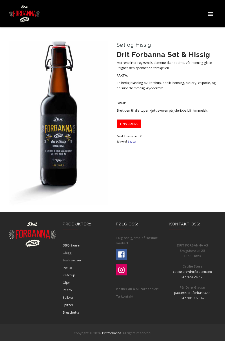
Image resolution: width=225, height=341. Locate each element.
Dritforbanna (111, 333)
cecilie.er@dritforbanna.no (192, 271)
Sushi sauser (72, 260)
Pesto (67, 267)
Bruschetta (71, 312)
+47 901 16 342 (192, 298)
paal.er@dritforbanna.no (192, 292)
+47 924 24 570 (192, 277)
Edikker (68, 297)
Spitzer (68, 305)
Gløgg (67, 252)
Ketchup (69, 275)
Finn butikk (129, 123)
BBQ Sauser (72, 245)
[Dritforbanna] (24, 13)
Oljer (66, 282)
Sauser (132, 141)
